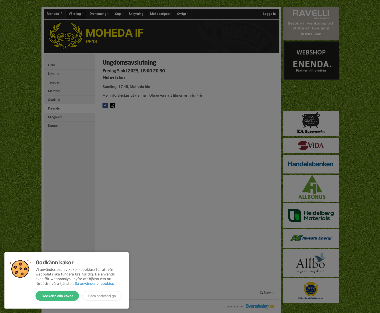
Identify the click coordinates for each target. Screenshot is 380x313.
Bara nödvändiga (102, 296)
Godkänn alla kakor (57, 296)
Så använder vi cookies (94, 283)
